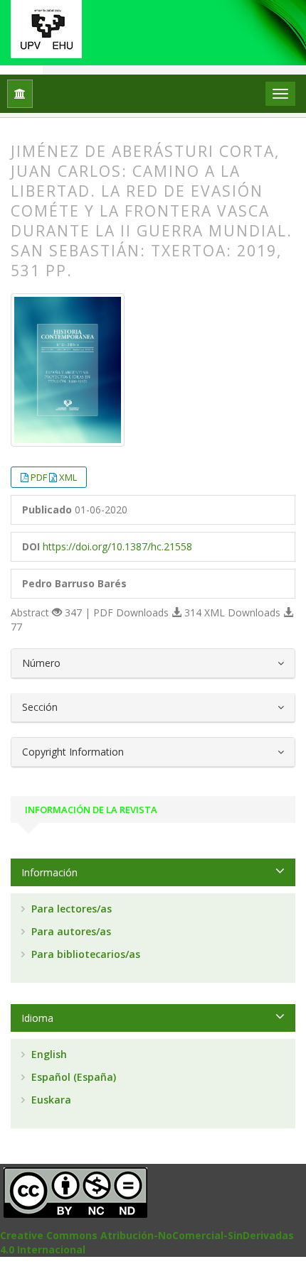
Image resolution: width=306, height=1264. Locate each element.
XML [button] (68, 477)
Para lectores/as (70, 908)
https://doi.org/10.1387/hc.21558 (117, 546)
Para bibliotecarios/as (84, 954)
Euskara (49, 1099)
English (47, 1054)
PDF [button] (40, 477)
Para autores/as (69, 931)
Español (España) (72, 1077)
